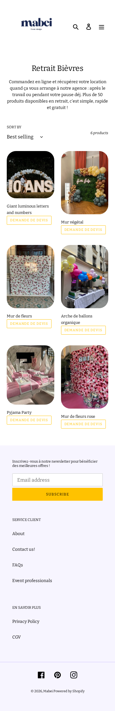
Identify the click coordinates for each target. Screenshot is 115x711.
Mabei (48, 691)
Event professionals (32, 580)
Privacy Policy (25, 621)
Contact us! (23, 549)
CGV (16, 637)
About (18, 533)
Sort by (14, 127)
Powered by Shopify (69, 691)
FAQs (17, 565)
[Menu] (101, 26)
